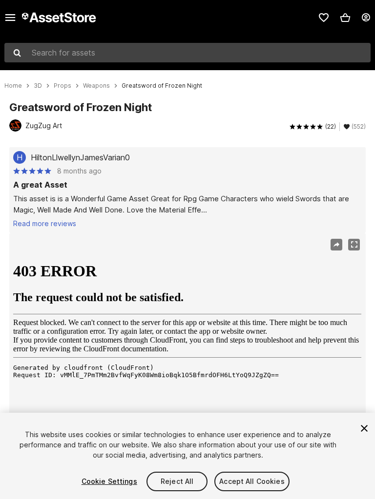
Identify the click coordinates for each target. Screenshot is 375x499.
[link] (324, 17)
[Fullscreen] (354, 244)
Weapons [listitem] (96, 85)
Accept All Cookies (252, 481)
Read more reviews (44, 223)
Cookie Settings (109, 481)
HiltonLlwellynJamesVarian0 (80, 157)
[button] (345, 17)
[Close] (364, 428)
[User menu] (366, 17)
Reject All (177, 481)
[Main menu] (10, 17)
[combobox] (187, 52)
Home (13, 85)
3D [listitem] (38, 85)
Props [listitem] (62, 85)
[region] (187, 352)
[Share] (336, 244)
